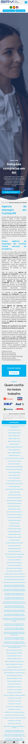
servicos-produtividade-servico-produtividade (14, 554)
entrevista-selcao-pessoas (14, 526)
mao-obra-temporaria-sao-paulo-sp (14, 511)
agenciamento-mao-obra (14, 455)
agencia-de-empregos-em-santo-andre (14, 664)
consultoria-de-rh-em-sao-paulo (14, 686)
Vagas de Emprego (20, 10)
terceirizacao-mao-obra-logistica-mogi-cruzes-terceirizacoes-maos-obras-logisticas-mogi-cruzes (14, 735)
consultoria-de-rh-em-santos (14, 709)
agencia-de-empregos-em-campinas (14, 650)
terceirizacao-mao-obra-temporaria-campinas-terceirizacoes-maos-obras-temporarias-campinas (14, 610)
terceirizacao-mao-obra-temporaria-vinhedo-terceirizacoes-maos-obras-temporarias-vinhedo (14, 615)
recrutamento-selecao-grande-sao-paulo (14, 543)
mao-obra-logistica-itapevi (14, 486)
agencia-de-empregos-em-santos (14, 667)
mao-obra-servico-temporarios (14, 559)
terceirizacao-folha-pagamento (14, 565)
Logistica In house (7, 351)
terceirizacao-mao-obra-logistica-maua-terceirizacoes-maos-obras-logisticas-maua (14, 646)
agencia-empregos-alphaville (14, 432)
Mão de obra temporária (9, 353)
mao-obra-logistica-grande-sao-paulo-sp (14, 483)
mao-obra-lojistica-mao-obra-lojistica (14, 469)
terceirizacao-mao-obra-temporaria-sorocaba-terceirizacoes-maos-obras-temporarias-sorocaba (14, 586)
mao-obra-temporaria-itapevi (14, 520)
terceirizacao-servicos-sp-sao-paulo (14, 571)
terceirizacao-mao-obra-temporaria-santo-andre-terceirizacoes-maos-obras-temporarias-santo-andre (14, 590)
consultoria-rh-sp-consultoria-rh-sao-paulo (14, 458)
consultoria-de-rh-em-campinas (14, 692)
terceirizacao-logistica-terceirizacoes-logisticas (14, 579)
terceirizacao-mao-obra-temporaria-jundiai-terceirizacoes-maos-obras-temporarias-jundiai (14, 606)
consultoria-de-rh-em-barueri (14, 684)
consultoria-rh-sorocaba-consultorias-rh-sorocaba (14, 718)
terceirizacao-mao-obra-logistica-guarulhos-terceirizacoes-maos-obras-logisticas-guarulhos (14, 624)
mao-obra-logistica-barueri (14, 475)
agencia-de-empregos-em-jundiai (14, 655)
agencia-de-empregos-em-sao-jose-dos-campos (14, 672)
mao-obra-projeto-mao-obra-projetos (14, 557)
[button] (26, 2)
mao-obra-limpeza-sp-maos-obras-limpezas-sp (14, 574)
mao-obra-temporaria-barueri (14, 506)
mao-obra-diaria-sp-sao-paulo (14, 495)
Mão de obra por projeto (9, 358)
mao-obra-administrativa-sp (14, 464)
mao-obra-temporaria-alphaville (14, 503)
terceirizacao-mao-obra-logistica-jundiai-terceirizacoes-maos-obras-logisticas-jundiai (14, 731)
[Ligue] (4, 742)
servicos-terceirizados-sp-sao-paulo (14, 562)
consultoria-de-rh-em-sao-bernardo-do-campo (14, 712)
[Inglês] (17, 7)
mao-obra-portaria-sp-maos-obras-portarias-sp (14, 576)
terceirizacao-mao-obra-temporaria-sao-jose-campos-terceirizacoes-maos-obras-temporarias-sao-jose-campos (14, 620)
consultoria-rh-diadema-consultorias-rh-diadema (14, 695)
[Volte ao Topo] (23, 742)
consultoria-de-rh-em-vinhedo (14, 720)
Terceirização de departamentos (11, 360)
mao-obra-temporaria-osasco (14, 509)
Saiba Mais (8, 189)
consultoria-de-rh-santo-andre (14, 723)
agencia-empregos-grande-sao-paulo (14, 447)
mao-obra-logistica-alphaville (14, 472)
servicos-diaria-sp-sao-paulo (14, 551)
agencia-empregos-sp (14, 444)
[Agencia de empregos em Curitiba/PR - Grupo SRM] (10, 1)
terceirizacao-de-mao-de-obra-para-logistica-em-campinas (14, 727)
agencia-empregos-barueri (14, 435)
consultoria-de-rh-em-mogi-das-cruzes (14, 706)
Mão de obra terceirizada (9, 355)
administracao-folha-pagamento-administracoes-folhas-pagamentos (14, 426)
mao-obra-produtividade (14, 492)
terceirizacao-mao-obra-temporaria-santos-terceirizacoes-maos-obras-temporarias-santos (14, 598)
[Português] (11, 7)
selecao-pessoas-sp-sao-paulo (14, 548)
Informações (14, 422)
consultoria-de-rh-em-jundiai (14, 701)
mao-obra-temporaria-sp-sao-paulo (14, 514)
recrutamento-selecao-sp (14, 540)
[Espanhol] (14, 7)
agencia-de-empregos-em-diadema (14, 653)
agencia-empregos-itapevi (14, 449)
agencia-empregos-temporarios (14, 452)
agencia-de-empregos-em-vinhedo (14, 678)
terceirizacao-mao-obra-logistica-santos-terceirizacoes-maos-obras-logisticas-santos (14, 739)
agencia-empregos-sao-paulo (14, 441)
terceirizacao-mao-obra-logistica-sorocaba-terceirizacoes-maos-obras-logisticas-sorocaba (14, 638)
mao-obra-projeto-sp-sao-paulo (14, 497)
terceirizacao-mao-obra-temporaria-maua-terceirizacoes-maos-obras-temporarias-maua (14, 594)
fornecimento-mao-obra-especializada (14, 466)
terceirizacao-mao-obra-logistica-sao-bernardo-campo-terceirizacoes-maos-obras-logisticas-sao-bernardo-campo (14, 634)
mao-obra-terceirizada (14, 523)
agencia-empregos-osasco (14, 438)
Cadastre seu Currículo (9, 10)
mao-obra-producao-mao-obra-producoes (14, 489)
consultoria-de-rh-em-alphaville (14, 689)
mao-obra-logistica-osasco (14, 478)
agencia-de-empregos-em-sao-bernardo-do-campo (14, 670)
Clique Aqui (14, 373)
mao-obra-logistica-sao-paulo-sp (14, 480)
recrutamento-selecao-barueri (14, 531)
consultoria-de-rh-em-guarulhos (14, 698)
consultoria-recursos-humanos (14, 461)
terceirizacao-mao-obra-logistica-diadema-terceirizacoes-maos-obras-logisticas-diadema (14, 628)
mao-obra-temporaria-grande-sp (14, 517)
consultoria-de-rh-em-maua (14, 703)
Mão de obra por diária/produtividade (12, 356)
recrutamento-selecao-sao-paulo (14, 537)
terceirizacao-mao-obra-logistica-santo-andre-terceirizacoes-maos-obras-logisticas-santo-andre (14, 642)
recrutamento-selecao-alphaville (14, 528)
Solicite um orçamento (11, 192)
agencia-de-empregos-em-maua (14, 658)
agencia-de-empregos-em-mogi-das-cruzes (14, 661)
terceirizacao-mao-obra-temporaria (14, 500)
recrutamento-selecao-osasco (14, 534)
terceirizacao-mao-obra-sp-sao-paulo (14, 568)
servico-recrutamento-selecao (14, 430)
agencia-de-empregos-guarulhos (14, 681)
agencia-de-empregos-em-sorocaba (14, 675)
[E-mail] (14, 742)
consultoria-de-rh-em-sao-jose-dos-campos (14, 715)
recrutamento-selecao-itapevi (14, 545)
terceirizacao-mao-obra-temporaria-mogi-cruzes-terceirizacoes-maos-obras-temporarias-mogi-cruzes (14, 602)
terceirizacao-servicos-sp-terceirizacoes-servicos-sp (14, 582)
